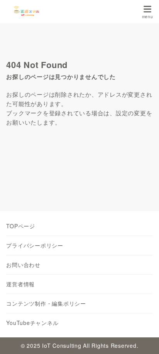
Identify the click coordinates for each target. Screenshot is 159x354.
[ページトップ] (143, 338)
